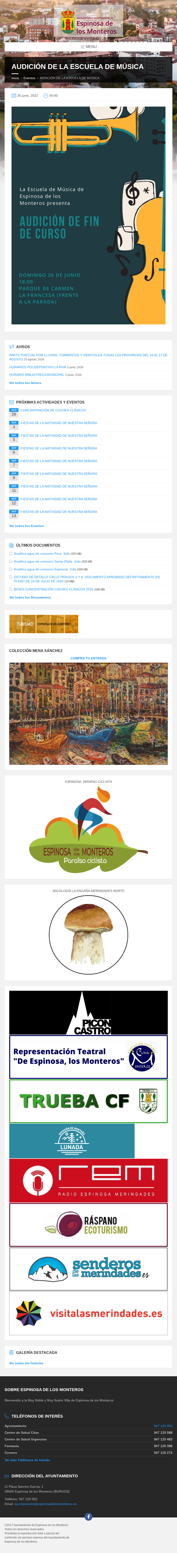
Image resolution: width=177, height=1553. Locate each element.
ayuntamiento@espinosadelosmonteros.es (46, 1504)
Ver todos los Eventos (26, 526)
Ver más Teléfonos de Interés (27, 1460)
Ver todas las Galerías (26, 1363)
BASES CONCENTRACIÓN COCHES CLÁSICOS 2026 (53, 589)
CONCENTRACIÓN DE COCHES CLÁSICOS (53, 410)
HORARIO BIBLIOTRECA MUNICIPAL (36, 375)
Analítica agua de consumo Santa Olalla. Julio (47, 561)
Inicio (15, 78)
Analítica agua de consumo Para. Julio (42, 553)
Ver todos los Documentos (30, 597)
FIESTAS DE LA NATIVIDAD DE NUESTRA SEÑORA (59, 423)
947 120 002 (163, 1426)
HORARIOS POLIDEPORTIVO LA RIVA (37, 367)
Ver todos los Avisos (25, 383)
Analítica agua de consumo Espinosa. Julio (45, 569)
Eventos (29, 78)
